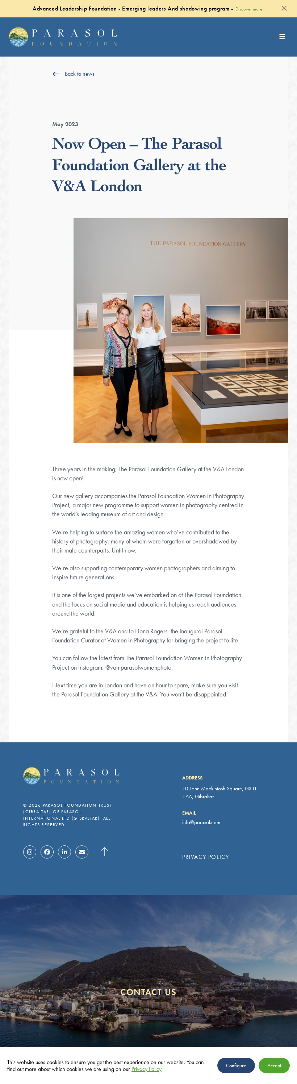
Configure (236, 1065)
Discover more (248, 9)
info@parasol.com (201, 822)
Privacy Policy (205, 857)
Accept (274, 1065)
